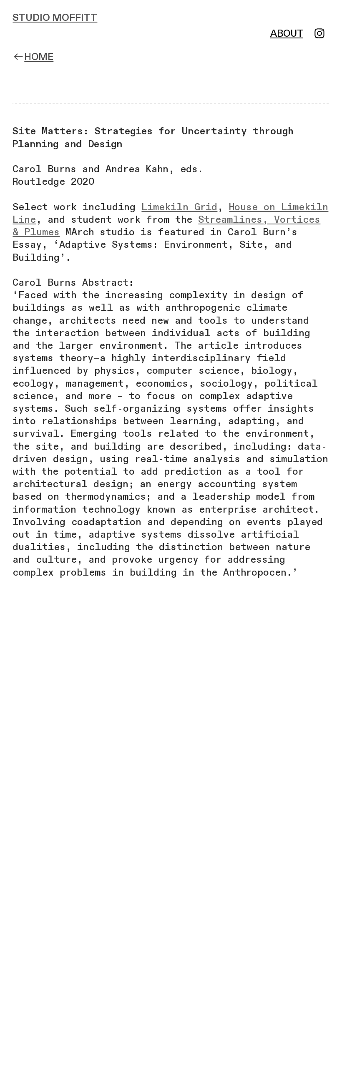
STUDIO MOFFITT (55, 18)
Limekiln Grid (179, 207)
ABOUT (286, 34)
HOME (38, 57)
